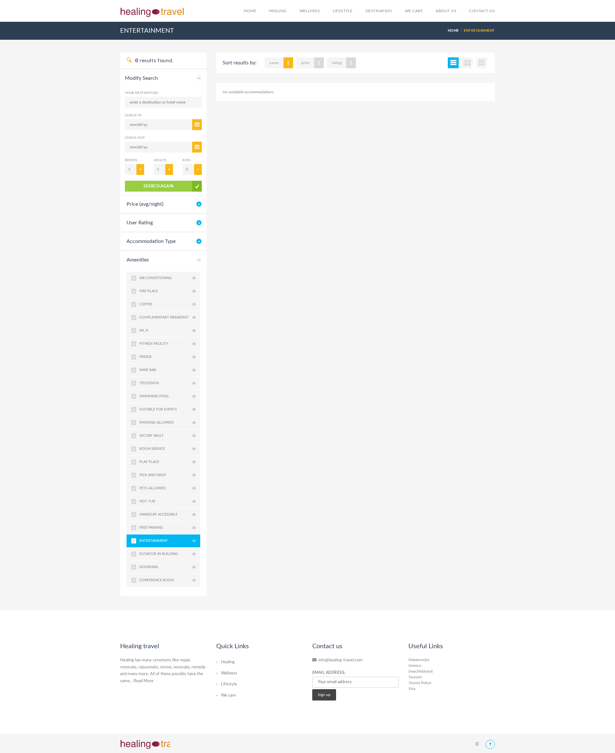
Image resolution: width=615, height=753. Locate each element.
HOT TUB (167, 501)
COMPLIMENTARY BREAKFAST (167, 317)
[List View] (453, 62)
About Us (446, 11)
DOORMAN (167, 567)
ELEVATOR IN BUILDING (167, 554)
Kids (187, 160)
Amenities (138, 259)
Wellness (309, 11)
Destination (378, 11)
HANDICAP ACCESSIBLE (167, 514)
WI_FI (167, 330)
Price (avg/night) (145, 204)
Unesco (414, 665)
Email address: (329, 672)
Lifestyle (342, 11)
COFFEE (167, 304)
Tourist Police (419, 683)
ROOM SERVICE (167, 449)
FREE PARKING (167, 527)
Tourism (415, 677)
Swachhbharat (420, 671)
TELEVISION (167, 383)
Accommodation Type (151, 241)
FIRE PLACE (167, 291)
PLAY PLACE (167, 462)
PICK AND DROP (167, 475)
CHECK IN (133, 115)
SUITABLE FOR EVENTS (167, 409)
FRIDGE (167, 357)
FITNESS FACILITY (167, 343)
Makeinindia (418, 660)
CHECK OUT (135, 137)
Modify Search (141, 78)
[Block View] (481, 62)
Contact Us (482, 11)
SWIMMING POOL (167, 396)
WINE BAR (167, 370)
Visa (411, 689)
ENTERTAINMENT (167, 540)
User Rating (140, 222)
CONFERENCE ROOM (167, 580)
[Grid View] (467, 62)
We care (414, 11)
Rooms (131, 160)
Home (250, 11)
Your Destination (141, 93)
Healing (277, 11)
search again (159, 186)
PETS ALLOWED (167, 488)
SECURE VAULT (167, 435)
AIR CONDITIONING (167, 278)
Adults (160, 160)
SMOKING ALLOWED (167, 422)
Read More (143, 681)
